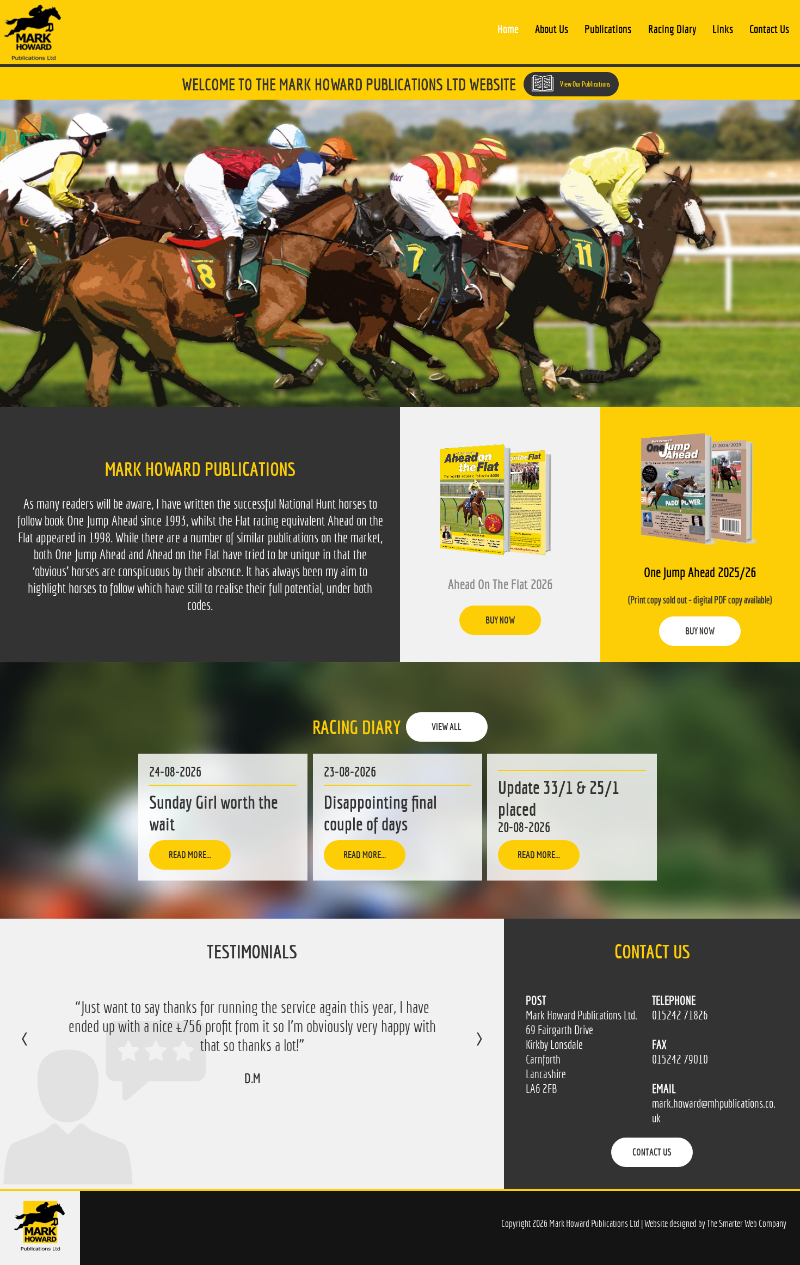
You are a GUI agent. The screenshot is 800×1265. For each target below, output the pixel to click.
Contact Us (769, 28)
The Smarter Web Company (746, 1223)
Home (508, 28)
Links (722, 28)
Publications (607, 28)
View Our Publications (585, 84)
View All (446, 726)
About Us (551, 28)
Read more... (190, 854)
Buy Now (500, 620)
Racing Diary (672, 28)
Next (468, 1046)
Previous (36, 1046)
